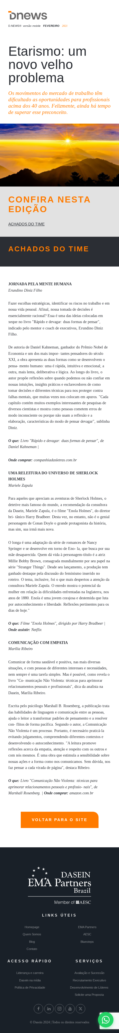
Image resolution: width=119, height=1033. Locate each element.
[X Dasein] (80, 1008)
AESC (87, 934)
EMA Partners (87, 927)
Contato (32, 949)
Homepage (32, 927)
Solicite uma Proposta (89, 994)
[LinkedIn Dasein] (49, 1008)
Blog (32, 941)
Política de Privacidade (30, 987)
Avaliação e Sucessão (89, 973)
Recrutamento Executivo (89, 980)
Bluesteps (87, 941)
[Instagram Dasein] (59, 1008)
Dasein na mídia (30, 980)
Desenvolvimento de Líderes (89, 987)
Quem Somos (32, 934)
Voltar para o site (59, 820)
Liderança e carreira (29, 973)
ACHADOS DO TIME (26, 224)
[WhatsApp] (105, 1019)
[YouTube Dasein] (70, 1008)
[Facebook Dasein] (38, 1008)
